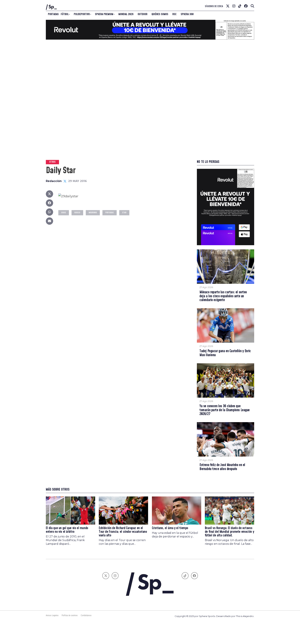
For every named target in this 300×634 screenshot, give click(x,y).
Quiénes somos (160, 14)
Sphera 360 (187, 14)
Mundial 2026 (126, 14)
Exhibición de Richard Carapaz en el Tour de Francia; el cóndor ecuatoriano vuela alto (123, 532)
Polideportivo (82, 14)
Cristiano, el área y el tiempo (170, 528)
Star (124, 212)
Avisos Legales (52, 615)
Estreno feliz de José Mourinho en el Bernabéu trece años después (222, 467)
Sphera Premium (104, 14)
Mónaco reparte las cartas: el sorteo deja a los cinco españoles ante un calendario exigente (223, 296)
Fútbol (65, 14)
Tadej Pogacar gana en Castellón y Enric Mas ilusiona (225, 353)
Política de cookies (70, 615)
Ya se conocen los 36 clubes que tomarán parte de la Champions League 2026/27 (224, 410)
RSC (174, 14)
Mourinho (93, 212)
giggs (63, 212)
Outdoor (142, 14)
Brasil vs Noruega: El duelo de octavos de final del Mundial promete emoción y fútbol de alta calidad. (229, 532)
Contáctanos (86, 615)
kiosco (77, 212)
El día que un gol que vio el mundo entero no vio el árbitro (67, 530)
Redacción (54, 181)
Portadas (53, 14)
